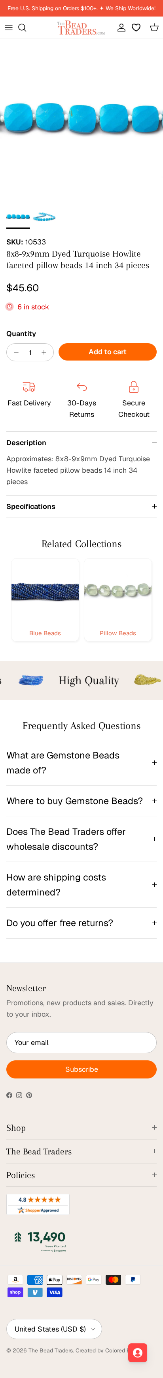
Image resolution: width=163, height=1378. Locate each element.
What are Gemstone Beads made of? (62, 762)
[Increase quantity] (46, 352)
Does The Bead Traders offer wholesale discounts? (66, 838)
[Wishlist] (137, 27)
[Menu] (8, 27)
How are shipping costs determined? (56, 884)
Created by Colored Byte (107, 1350)
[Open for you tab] (137, 1352)
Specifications (30, 506)
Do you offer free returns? (59, 923)
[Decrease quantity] (14, 352)
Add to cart (108, 351)
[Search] (26, 27)
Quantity (21, 333)
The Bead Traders (50, 1350)
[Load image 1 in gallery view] (81, 120)
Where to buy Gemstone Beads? (74, 801)
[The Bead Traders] (81, 27)
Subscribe (81, 1069)
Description (26, 442)
